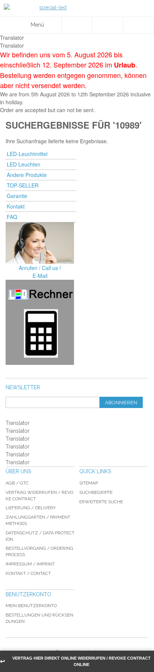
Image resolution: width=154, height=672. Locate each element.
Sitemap (88, 483)
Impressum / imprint (30, 564)
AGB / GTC (17, 483)
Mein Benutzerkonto (31, 605)
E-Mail (40, 275)
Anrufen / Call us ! (40, 268)
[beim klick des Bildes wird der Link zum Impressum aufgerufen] (40, 243)
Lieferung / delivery (31, 507)
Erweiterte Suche (101, 501)
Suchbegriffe (96, 492)
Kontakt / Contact (28, 573)
